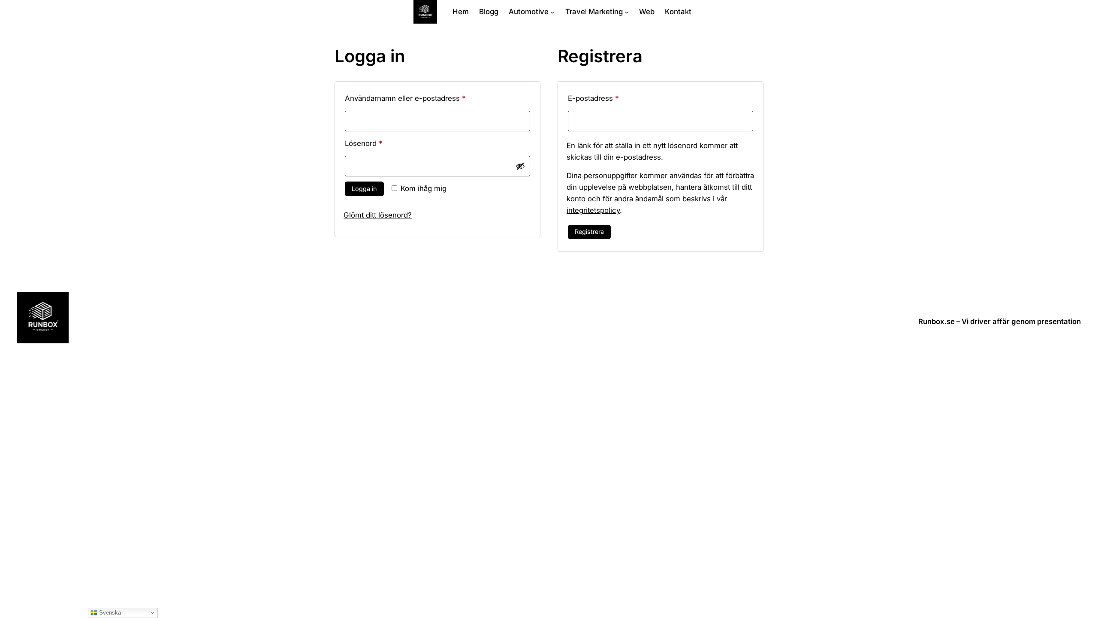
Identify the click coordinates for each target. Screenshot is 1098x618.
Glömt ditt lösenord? (378, 215)
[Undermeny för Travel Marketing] (626, 11)
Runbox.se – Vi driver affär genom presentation (999, 321)
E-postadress (614, 98)
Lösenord (384, 143)
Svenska (109, 612)
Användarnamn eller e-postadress (426, 98)
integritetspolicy (593, 210)
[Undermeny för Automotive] (552, 11)
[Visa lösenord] (520, 166)
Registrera (589, 231)
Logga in (364, 188)
